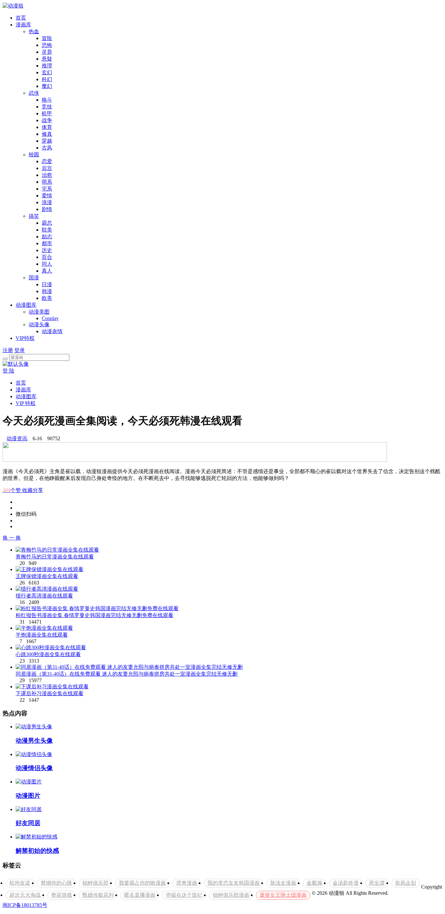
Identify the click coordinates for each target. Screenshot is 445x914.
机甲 (47, 113)
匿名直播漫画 (139, 895)
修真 (47, 134)
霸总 (47, 223)
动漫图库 (26, 305)
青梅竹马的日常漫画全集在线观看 (55, 556)
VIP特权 (25, 338)
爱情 (47, 195)
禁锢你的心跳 (56, 883)
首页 (21, 18)
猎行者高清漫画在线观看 (44, 595)
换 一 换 (12, 538)
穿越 (47, 141)
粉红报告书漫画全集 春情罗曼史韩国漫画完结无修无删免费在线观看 (94, 615)
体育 (47, 127)
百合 (47, 257)
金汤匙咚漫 (346, 883)
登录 (19, 350)
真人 (47, 271)
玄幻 (47, 72)
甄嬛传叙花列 (98, 895)
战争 (47, 120)
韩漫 (47, 291)
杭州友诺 (19, 883)
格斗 (47, 100)
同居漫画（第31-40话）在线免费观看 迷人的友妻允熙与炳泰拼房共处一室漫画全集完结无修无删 (126, 674)
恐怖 (47, 45)
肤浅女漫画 (283, 883)
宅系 (47, 188)
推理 (47, 65)
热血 (34, 31)
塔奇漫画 (186, 883)
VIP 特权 (26, 403)
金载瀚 (314, 883)
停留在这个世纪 (184, 895)
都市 (47, 243)
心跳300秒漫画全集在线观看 (48, 654)
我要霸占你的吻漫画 (142, 883)
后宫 (47, 168)
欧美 (47, 298)
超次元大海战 (25, 895)
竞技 (47, 106)
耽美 (47, 229)
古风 (47, 147)
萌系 (47, 182)
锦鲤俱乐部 (95, 883)
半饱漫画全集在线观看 (42, 635)
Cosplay (50, 318)
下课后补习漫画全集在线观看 (49, 693)
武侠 (34, 93)
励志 (47, 236)
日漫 (47, 284)
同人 (47, 264)
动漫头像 (39, 324)
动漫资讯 (17, 438)
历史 (47, 250)
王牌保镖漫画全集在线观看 (47, 576)
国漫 (34, 277)
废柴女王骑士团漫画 (283, 895)
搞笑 (34, 216)
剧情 (47, 209)
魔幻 (47, 86)
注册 (8, 350)
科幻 (47, 79)
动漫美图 (39, 312)
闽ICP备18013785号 (25, 905)
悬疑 (47, 59)
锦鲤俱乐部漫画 (231, 895)
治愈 (47, 175)
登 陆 (8, 370)
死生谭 (377, 883)
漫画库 (23, 24)
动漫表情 (52, 331)
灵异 (47, 52)
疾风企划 (405, 883)
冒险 (47, 38)
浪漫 (47, 202)
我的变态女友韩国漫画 (234, 883)
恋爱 (47, 161)
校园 (34, 154)
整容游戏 (61, 895)
